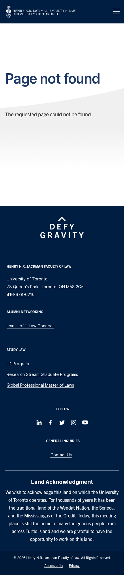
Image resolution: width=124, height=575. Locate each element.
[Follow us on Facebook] (50, 422)
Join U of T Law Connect (30, 325)
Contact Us (61, 454)
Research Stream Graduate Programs (42, 374)
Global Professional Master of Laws (40, 385)
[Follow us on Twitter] (62, 422)
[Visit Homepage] (41, 12)
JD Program (18, 363)
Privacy (74, 565)
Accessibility (53, 565)
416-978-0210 (21, 294)
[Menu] (116, 11)
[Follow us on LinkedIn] (39, 422)
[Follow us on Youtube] (85, 422)
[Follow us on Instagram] (73, 422)
